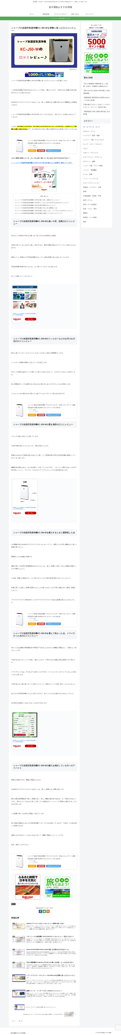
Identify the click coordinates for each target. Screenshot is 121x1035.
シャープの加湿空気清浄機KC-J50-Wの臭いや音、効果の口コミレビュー (38, 200)
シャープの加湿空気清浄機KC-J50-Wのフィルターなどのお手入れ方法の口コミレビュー (43, 202)
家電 (14, 904)
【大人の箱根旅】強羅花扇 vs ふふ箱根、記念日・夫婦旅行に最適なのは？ (95, 85)
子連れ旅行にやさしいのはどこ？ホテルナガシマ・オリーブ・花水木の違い (96, 106)
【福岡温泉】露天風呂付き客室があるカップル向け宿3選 (96, 99)
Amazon (32, 150)
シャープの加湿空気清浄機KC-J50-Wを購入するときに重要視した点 (37, 208)
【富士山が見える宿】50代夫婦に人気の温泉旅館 (96, 92)
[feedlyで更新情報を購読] (44, 911)
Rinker (34, 145)
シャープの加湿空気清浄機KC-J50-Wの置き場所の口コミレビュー (36, 205)
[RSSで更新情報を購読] (48, 911)
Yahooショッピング (53, 150)
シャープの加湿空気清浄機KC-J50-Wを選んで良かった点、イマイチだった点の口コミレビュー (45, 210)
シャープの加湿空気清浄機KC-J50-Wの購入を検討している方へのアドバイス (39, 213)
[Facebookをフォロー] (40, 911)
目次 (41, 196)
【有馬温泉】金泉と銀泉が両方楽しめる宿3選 (96, 113)
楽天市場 (41, 150)
